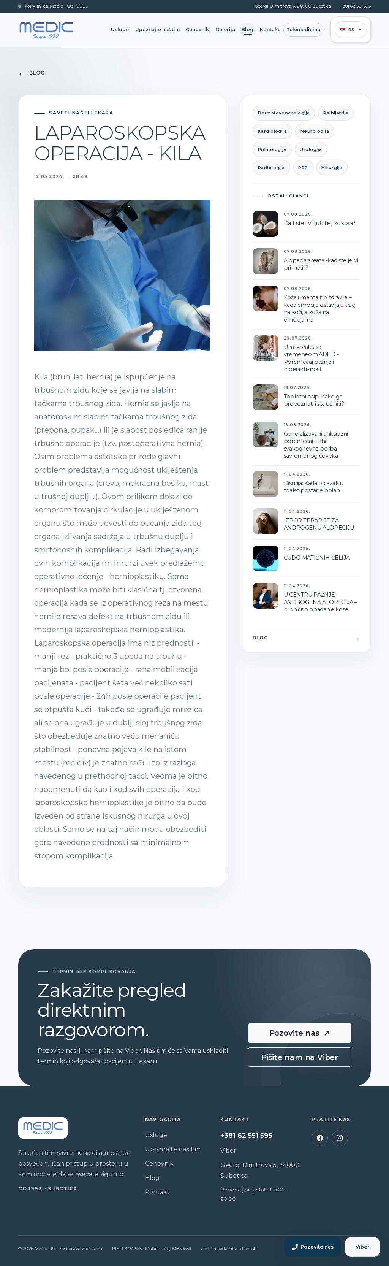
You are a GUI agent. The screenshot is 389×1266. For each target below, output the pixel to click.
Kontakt (270, 29)
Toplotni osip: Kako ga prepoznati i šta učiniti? (314, 400)
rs (351, 29)
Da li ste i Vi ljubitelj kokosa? (320, 223)
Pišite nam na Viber (299, 1057)
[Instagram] (340, 1138)
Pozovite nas (299, 1033)
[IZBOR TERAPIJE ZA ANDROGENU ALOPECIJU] (265, 521)
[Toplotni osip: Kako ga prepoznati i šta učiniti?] (265, 397)
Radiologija (271, 167)
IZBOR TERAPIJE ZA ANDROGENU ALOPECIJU (319, 524)
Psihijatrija (336, 113)
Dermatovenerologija (284, 113)
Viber (228, 1150)
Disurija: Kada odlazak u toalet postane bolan (313, 487)
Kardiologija (272, 131)
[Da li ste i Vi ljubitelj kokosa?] (265, 224)
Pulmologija (272, 149)
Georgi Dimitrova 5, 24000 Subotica (293, 6)
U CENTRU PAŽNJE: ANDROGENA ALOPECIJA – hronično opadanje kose (320, 602)
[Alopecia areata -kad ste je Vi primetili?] (265, 261)
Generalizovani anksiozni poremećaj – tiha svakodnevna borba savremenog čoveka (316, 444)
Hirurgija (331, 167)
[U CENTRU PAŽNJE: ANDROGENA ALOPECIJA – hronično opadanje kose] (265, 596)
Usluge (120, 29)
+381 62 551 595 (355, 6)
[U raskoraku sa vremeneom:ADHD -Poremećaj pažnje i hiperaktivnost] (265, 348)
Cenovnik (197, 29)
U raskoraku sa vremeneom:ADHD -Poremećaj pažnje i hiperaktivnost (311, 358)
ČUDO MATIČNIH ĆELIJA (317, 557)
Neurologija (314, 131)
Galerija (225, 29)
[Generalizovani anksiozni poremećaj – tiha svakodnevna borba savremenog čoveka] (265, 434)
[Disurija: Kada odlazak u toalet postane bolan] (265, 484)
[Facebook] (320, 1138)
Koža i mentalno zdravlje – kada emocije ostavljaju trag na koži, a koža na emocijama (320, 308)
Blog (247, 29)
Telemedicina (303, 29)
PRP (303, 167)
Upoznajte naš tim (157, 29)
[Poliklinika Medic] (46, 30)
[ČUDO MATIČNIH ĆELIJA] (265, 558)
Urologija (311, 149)
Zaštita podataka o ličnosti (229, 1248)
